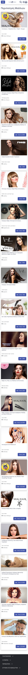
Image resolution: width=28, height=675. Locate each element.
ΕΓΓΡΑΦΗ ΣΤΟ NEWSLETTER (10, 668)
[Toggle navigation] (3, 2)
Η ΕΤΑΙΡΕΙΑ (5, 660)
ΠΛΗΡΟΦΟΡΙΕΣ (6, 656)
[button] (26, 2)
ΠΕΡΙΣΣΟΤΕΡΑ (6, 664)
